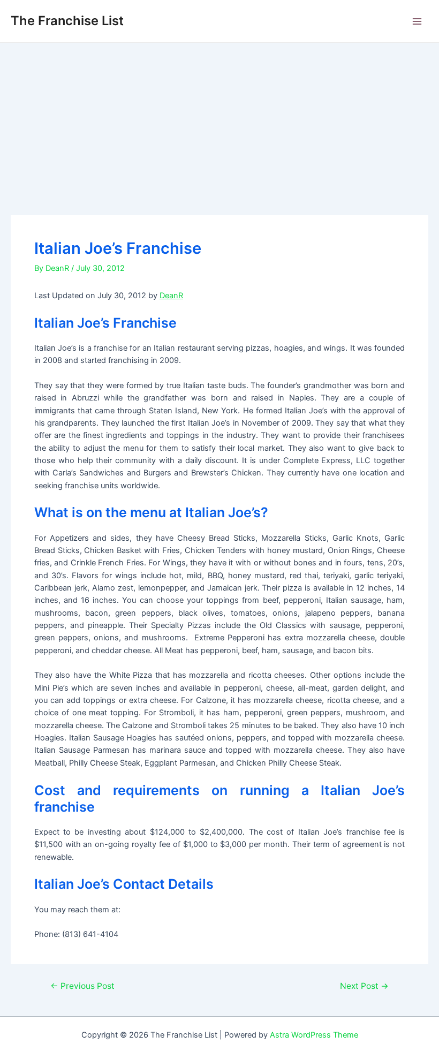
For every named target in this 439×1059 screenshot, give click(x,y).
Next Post (364, 986)
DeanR (171, 295)
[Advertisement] (219, 123)
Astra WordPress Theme (314, 1035)
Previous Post (82, 986)
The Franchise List (67, 20)
